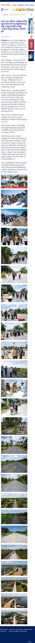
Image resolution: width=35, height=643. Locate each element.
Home (14, 5)
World (27, 5)
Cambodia (21, 5)
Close (29, 642)
